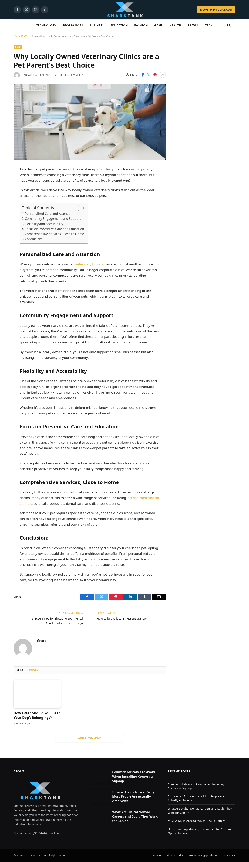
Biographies (73, 25)
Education (119, 25)
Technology (46, 25)
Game (158, 25)
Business (96, 25)
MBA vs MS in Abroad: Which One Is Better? (196, 821)
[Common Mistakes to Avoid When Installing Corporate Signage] (100, 776)
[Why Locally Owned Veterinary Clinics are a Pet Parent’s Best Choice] (90, 122)
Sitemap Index (175, 855)
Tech (209, 25)
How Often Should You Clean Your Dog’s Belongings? (37, 715)
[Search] (228, 25)
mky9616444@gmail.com (216, 9)
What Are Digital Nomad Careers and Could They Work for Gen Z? (135, 816)
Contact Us (229, 855)
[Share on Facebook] (143, 75)
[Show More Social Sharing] (163, 75)
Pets (17, 46)
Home (34, 36)
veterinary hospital (89, 264)
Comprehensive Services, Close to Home (54, 234)
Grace (28, 75)
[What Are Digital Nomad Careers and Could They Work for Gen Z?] (100, 816)
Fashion (141, 25)
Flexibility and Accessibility (44, 224)
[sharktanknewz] (124, 9)
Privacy (157, 855)
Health (175, 25)
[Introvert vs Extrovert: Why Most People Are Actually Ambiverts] (100, 796)
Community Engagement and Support (53, 219)
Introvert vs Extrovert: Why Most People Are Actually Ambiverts (133, 796)
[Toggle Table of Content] (79, 208)
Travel (193, 25)
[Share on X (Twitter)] (149, 75)
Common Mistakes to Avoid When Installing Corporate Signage (133, 776)
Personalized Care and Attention (49, 213)
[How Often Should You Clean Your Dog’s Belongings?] (37, 694)
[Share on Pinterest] (155, 75)
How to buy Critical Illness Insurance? (122, 618)
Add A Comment (89, 738)
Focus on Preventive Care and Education (54, 229)
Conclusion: (33, 239)
